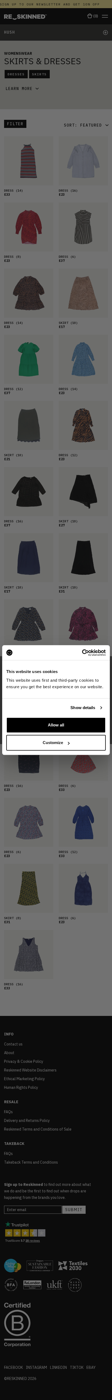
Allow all (56, 725)
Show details (82, 707)
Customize (53, 742)
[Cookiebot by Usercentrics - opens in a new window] (82, 652)
